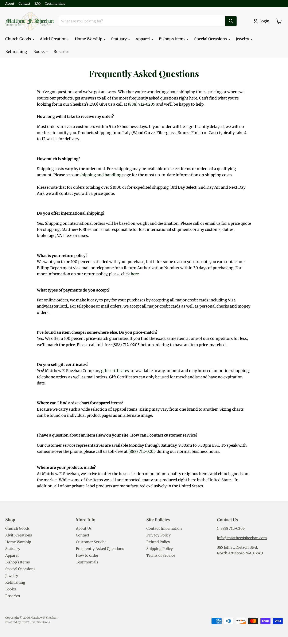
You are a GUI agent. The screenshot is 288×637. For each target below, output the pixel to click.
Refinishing (16, 51)
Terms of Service (160, 555)
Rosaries (61, 51)
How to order (87, 555)
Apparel (143, 38)
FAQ (38, 3)
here (135, 273)
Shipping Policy (159, 548)
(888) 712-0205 (141, 104)
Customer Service (91, 542)
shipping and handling (100, 174)
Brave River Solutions (36, 622)
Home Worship (89, 38)
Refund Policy (158, 542)
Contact (24, 3)
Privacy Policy (158, 535)
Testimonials (55, 3)
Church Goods (18, 38)
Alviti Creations (54, 38)
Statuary (119, 38)
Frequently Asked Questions (100, 548)
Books (39, 51)
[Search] (231, 21)
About (9, 3)
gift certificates (115, 370)
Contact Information (164, 528)
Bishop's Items (172, 38)
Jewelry (243, 38)
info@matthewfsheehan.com (242, 538)
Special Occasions (211, 38)
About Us (84, 528)
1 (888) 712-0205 (231, 528)
